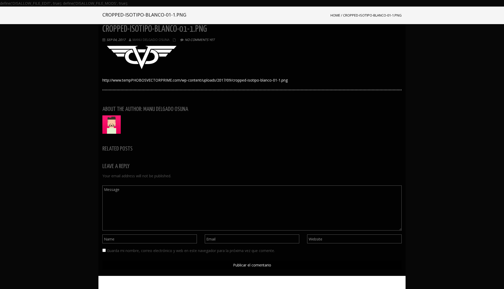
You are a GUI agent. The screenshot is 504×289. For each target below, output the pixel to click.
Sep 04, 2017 (116, 40)
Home (335, 15)
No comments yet (200, 40)
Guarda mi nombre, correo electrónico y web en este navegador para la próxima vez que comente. (191, 250)
